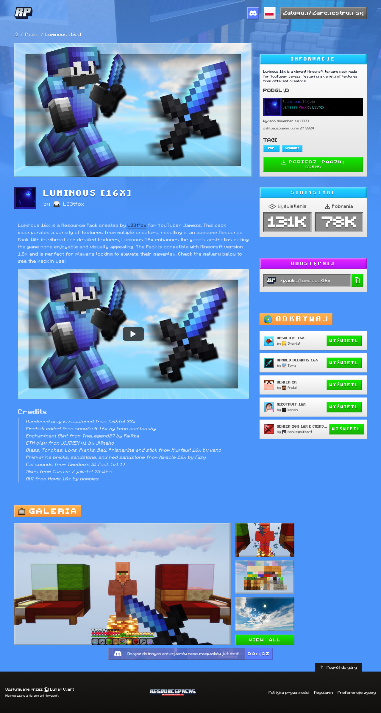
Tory (292, 365)
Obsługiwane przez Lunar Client (39, 689)
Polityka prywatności (288, 692)
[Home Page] (16, 34)
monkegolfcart (300, 431)
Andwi (292, 387)
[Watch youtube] (133, 334)
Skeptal (294, 343)
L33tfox (73, 204)
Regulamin (323, 692)
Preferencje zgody (357, 692)
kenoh (293, 409)
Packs (32, 34)
